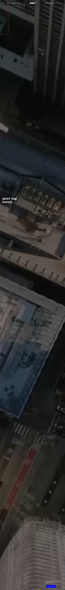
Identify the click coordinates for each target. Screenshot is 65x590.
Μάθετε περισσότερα (51, 586)
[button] (45, 3)
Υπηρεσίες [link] (14, 3)
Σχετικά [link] (19, 3)
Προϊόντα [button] (8, 3)
